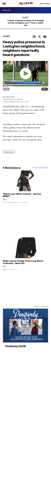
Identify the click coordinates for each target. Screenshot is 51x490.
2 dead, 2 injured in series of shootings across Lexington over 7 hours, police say (25, 22)
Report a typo (9, 152)
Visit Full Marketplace (40, 168)
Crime (6, 36)
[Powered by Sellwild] (44, 306)
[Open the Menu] (4, 3)
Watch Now (44, 3)
